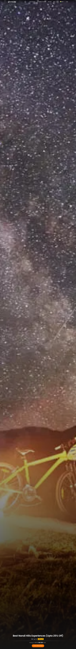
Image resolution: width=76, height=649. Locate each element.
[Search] (57, 2)
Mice (54, 1)
